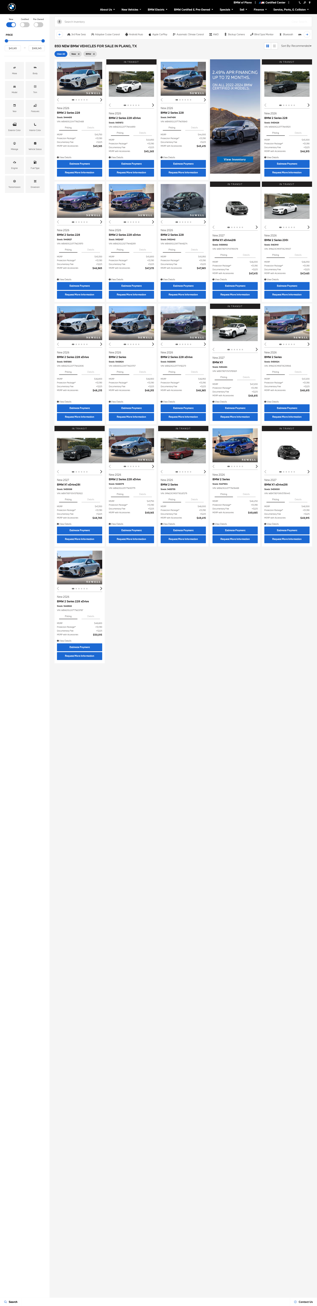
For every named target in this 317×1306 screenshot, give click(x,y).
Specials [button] (225, 10)
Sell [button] (243, 10)
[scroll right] (307, 34)
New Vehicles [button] (129, 10)
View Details (65, 157)
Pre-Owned (38, 19)
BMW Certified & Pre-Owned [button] (192, 10)
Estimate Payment (80, 163)
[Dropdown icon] (299, 2)
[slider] (6, 41)
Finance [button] (259, 10)
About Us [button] (106, 10)
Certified (25, 19)
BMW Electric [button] (156, 10)
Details (90, 127)
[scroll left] (59, 34)
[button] (14, 70)
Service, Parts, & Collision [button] (289, 10)
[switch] (11, 22)
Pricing (68, 127)
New (11, 19)
